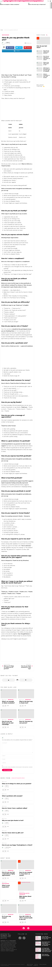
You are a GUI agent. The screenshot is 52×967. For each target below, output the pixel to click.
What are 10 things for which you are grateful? (16, 783)
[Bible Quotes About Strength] (26, 886)
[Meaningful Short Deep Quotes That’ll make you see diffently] (38, 943)
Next (51, 5)
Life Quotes (22, 894)
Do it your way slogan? (6, 917)
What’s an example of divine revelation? (9, 4)
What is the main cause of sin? (46, 63)
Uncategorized (18, 778)
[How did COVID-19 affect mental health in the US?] (26, 908)
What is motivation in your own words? (46, 76)
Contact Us (36, 965)
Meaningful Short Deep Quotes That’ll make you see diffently (46, 943)
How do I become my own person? (25, 722)
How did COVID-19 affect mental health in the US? (25, 918)
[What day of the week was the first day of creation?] (39, 69)
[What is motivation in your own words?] (39, 76)
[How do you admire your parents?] (39, 52)
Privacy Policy (29, 965)
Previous (0, 5)
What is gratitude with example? (12, 796)
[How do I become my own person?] (26, 713)
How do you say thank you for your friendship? (8, 723)
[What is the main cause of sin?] (39, 64)
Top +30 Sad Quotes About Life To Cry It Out (46, 937)
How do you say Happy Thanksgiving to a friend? (17, 845)
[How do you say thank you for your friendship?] (9, 713)
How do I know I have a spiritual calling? (14, 808)
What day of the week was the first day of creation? (46, 69)
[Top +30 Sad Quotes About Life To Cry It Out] (38, 938)
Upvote (8, 680)
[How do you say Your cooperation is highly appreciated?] (9, 864)
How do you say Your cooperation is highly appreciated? (8, 873)
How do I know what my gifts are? (13, 832)
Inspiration (10, 699)
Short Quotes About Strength (45, 955)
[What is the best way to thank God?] (28, 3)
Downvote (25, 680)
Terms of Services (42, 964)
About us (36, 964)
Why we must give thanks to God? (13, 820)
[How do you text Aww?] (43, 40)
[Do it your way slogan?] (9, 908)
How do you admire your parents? (46, 52)
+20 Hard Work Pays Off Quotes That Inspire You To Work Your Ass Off (46, 950)
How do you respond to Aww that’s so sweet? (25, 874)
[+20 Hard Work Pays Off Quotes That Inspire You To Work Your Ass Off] (38, 950)
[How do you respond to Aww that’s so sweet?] (26, 864)
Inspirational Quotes (24, 893)
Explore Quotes (30, 964)
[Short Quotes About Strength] (38, 956)
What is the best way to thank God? (37, 4)
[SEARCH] (48, 1)
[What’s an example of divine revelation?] (9, 693)
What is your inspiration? (6, 886)
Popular (19, 861)
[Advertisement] (26, 18)
